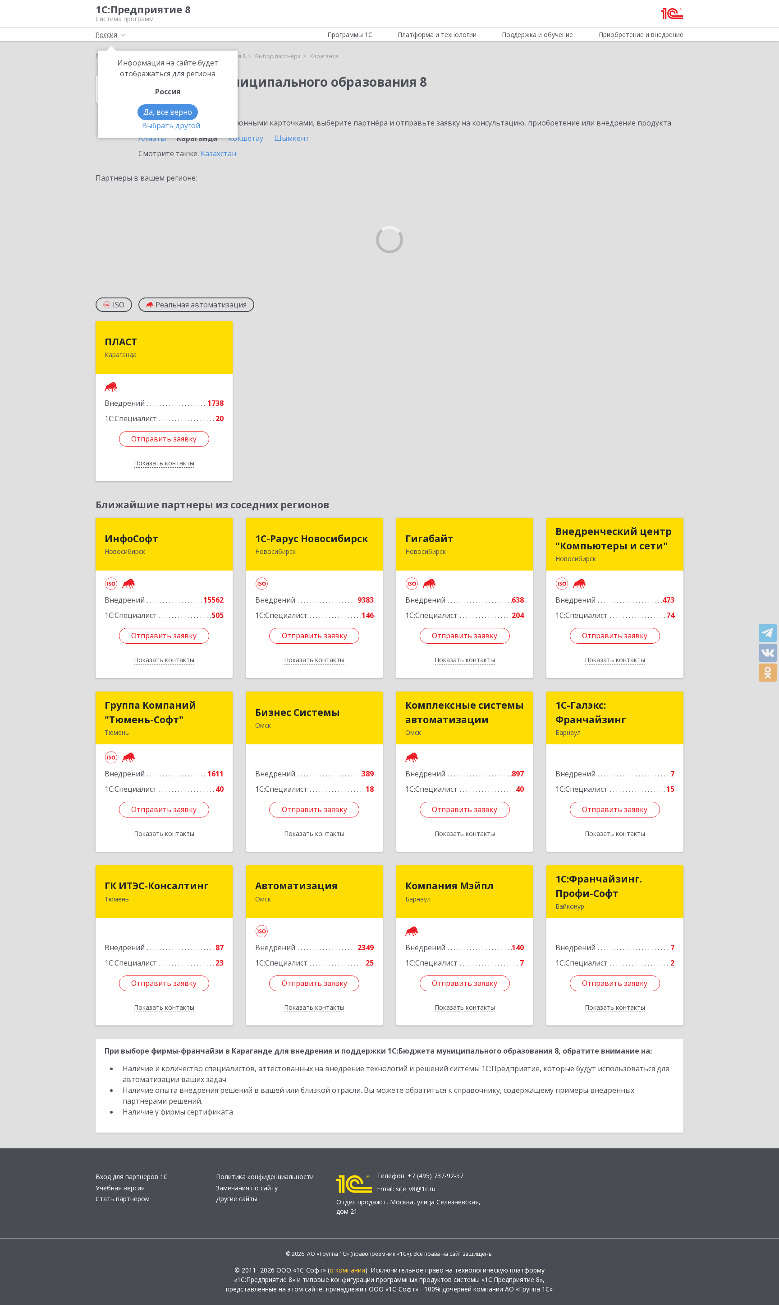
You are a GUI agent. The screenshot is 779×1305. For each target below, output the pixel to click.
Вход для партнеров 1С (132, 1176)
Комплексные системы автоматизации (464, 712)
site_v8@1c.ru (415, 1188)
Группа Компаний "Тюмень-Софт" (150, 712)
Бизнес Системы (297, 712)
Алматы (152, 138)
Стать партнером (123, 1198)
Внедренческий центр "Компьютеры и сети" (613, 538)
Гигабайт (429, 538)
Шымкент (291, 138)
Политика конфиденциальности (265, 1176)
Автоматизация (296, 885)
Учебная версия (120, 1188)
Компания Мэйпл (449, 885)
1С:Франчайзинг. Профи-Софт (598, 886)
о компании (347, 1270)
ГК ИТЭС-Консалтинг (157, 885)
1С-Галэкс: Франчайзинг (590, 712)
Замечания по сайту (247, 1188)
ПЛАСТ (121, 341)
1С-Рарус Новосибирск (311, 538)
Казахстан (218, 153)
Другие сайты (236, 1198)
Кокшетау (245, 138)
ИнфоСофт (131, 538)
